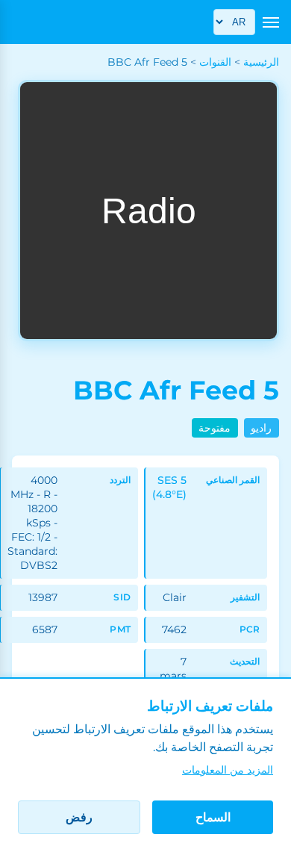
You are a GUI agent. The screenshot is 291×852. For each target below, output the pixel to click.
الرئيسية (261, 62)
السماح (213, 817)
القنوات (215, 62)
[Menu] (271, 22)
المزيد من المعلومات (227, 770)
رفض (79, 817)
